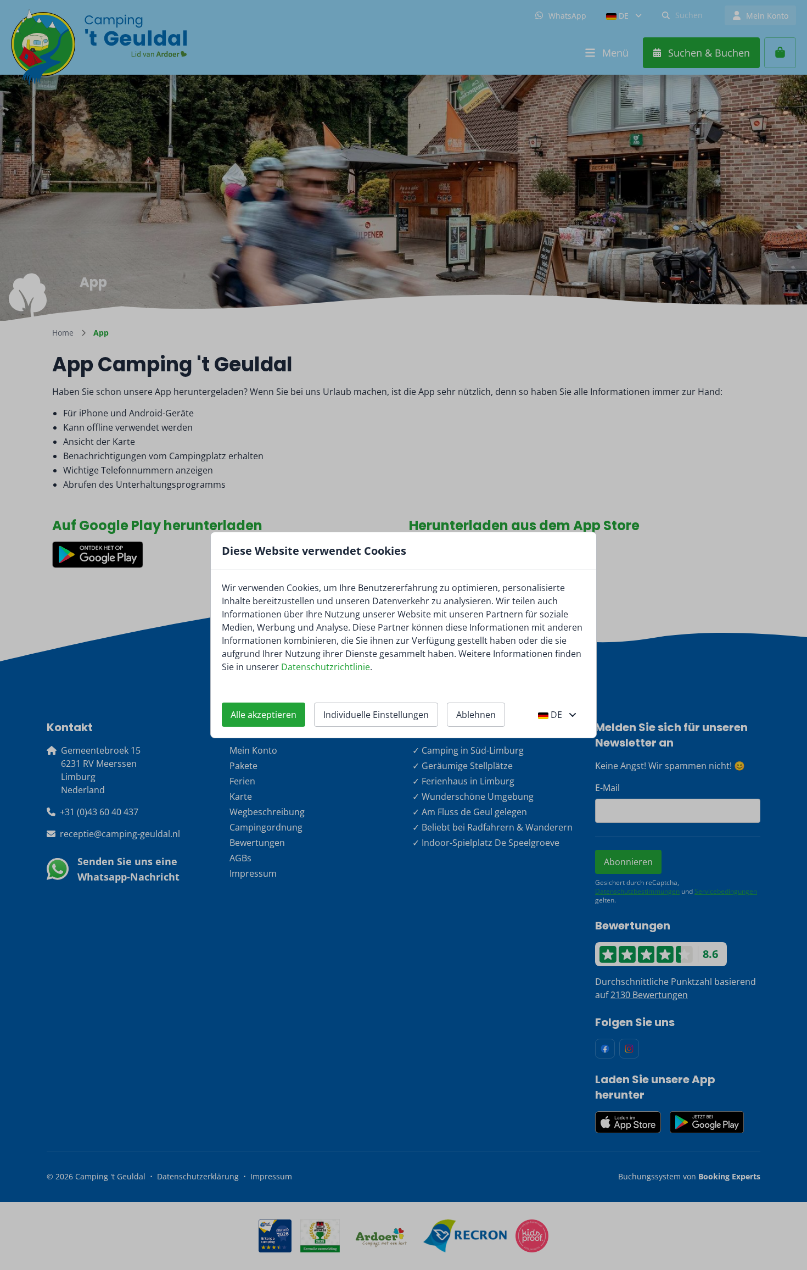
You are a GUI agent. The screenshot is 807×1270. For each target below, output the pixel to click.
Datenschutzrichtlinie (325, 667)
